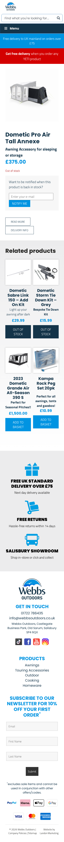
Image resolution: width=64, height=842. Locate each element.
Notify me (19, 203)
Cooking (32, 680)
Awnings (32, 665)
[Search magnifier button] (58, 18)
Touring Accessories (32, 670)
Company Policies (17, 833)
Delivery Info (19, 230)
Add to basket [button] (18, 424)
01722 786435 (32, 613)
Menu (14, 28)
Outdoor (32, 675)
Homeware (32, 685)
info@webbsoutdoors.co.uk (32, 618)
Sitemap (32, 833)
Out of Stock (18, 331)
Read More (18, 221)
